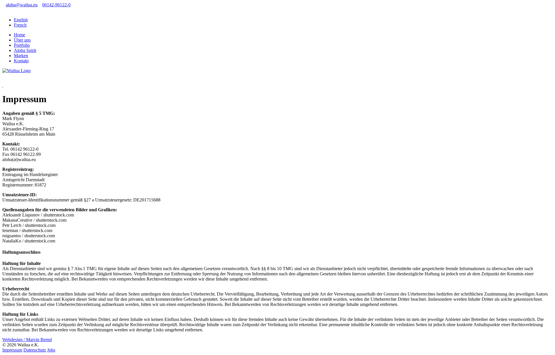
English (21, 19)
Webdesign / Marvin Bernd (27, 339)
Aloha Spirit (25, 50)
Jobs (51, 349)
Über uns (22, 40)
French (20, 25)
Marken (21, 55)
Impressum (12, 349)
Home (19, 34)
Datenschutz (34, 349)
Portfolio (22, 45)
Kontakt (21, 60)
